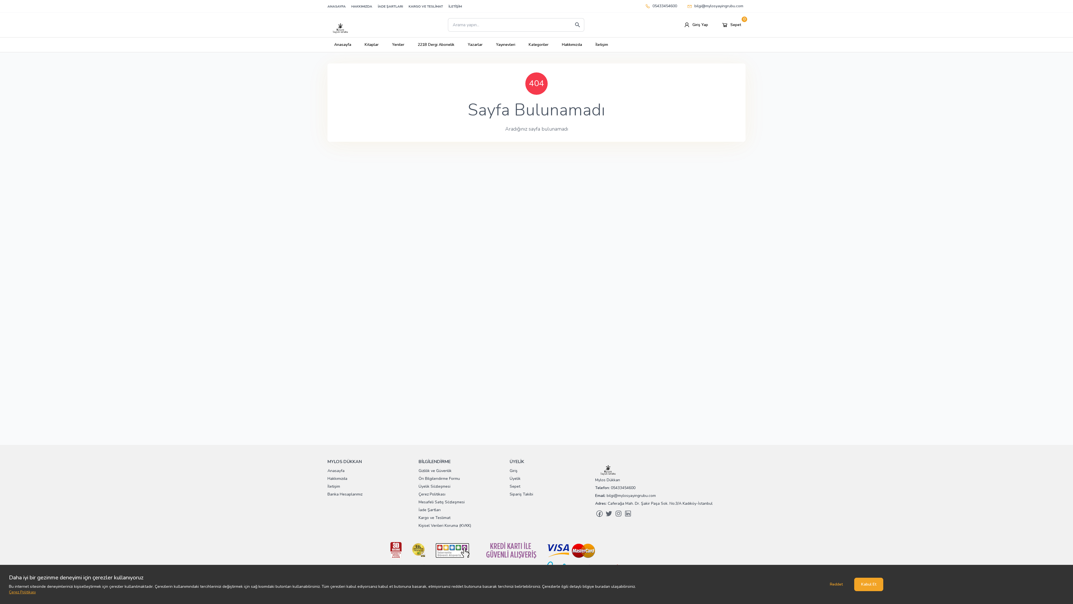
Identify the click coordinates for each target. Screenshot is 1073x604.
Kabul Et (868, 584)
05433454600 (664, 6)
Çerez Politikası (22, 592)
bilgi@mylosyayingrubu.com (718, 6)
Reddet (836, 584)
